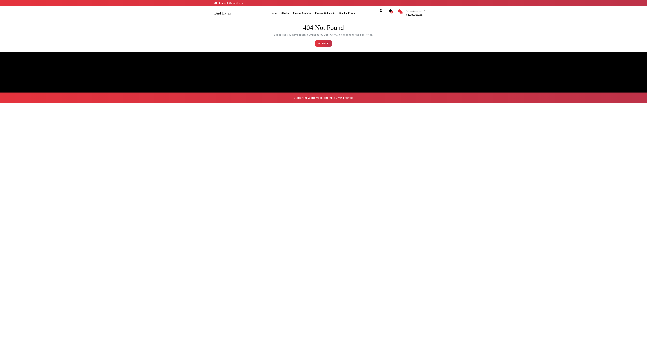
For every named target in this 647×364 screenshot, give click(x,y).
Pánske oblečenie (325, 13)
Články (285, 13)
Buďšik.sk (222, 13)
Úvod (274, 13)
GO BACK (325, 44)
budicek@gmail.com (231, 3)
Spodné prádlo (347, 13)
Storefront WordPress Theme (313, 97)
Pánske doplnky (302, 13)
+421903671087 (415, 14)
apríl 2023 (275, 70)
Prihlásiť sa (331, 70)
